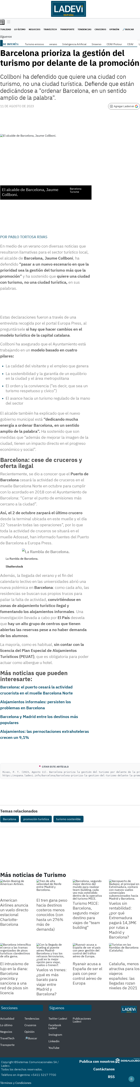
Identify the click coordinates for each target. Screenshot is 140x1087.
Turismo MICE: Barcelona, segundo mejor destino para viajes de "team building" (86, 915)
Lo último (20, 29)
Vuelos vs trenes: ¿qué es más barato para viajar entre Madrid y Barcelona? (51, 981)
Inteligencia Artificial (74, 44)
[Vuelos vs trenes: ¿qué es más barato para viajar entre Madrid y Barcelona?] (51, 954)
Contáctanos (104, 1069)
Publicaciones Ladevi (82, 1020)
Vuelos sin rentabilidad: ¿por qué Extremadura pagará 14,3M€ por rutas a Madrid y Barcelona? (123, 920)
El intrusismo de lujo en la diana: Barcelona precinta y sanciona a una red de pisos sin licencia (14, 978)
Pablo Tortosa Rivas (27, 236)
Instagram (55, 1034)
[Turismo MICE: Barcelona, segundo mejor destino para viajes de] (88, 890)
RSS (111, 1076)
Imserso (96, 44)
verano (53, 44)
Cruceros (100, 29)
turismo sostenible (68, 819)
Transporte (67, 29)
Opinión (114, 29)
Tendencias (84, 29)
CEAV (130, 44)
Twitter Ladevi (57, 1018)
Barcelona (9, 819)
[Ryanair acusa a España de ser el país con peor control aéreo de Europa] (88, 951)
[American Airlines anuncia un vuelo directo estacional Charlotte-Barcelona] (15, 888)
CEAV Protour (114, 44)
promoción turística (36, 819)
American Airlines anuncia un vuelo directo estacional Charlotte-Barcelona (14, 912)
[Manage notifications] (131, 1079)
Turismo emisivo (34, 44)
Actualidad (7, 1018)
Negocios (34, 29)
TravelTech (50, 29)
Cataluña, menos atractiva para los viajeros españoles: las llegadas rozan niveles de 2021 (124, 975)
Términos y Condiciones (15, 1083)
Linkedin (53, 1041)
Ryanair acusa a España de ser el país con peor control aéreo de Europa (87, 973)
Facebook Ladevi (54, 1026)
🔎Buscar (128, 29)
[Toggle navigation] (8, 22)
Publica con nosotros (97, 1061)
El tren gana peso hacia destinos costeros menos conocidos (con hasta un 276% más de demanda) (51, 914)
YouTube (53, 1048)
